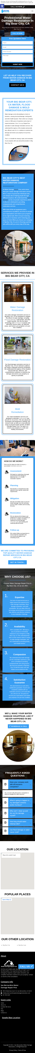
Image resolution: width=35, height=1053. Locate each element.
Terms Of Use (22, 1050)
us (8, 138)
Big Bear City (6, 945)
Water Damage (19, 123)
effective (16, 130)
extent (19, 477)
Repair (16, 189)
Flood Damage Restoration (17, 360)
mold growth (23, 418)
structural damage (10, 319)
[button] (2, 6)
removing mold (14, 521)
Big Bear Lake (22, 945)
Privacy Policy (13, 1050)
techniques (18, 323)
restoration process (15, 466)
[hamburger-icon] (32, 11)
